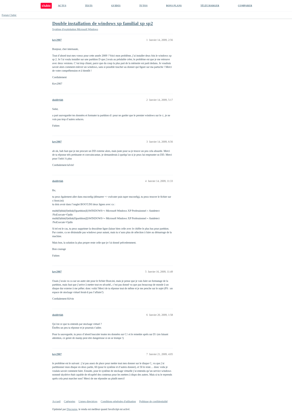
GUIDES (115, 5)
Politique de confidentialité (153, 401)
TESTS (89, 5)
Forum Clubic (9, 15)
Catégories (69, 401)
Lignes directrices (88, 401)
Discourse (72, 409)
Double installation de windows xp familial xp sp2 (102, 23)
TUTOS (143, 5)
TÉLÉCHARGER (209, 5)
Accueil (56, 401)
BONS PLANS (174, 5)
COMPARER (245, 5)
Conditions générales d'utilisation (118, 401)
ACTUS (62, 5)
